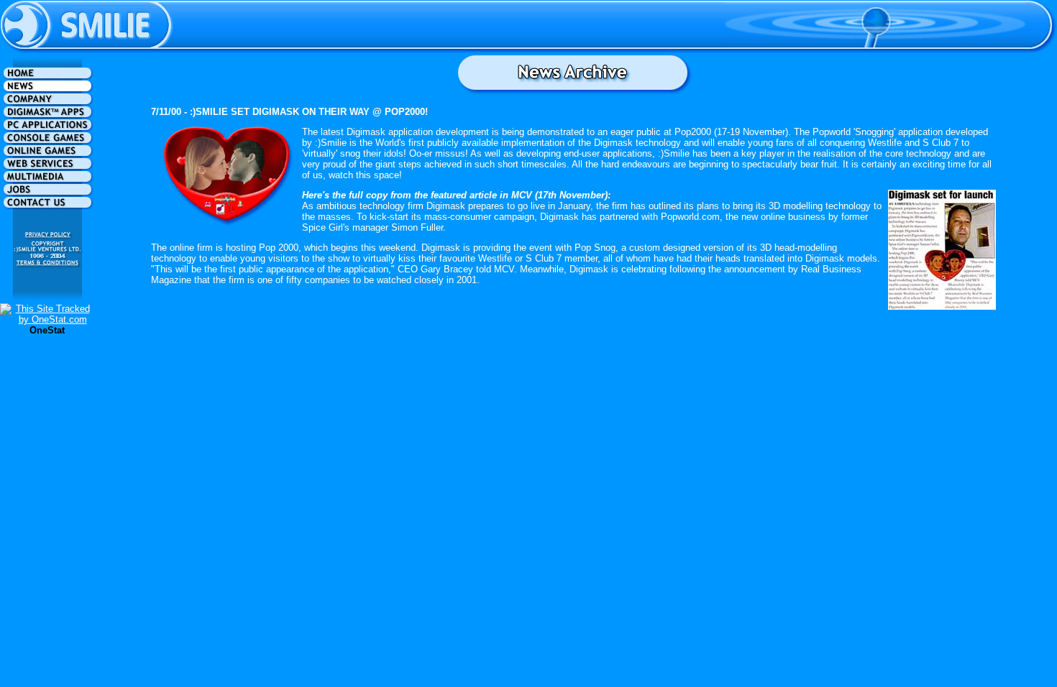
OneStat (47, 330)
